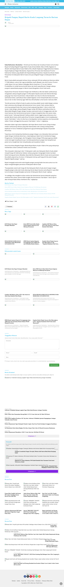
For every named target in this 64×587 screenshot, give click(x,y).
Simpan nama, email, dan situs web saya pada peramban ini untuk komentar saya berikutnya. (30, 361)
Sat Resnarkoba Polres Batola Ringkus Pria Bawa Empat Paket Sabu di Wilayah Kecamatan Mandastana (30, 428)
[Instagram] (33, 576)
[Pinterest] (31, 576)
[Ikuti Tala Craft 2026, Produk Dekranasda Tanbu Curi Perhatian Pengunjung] (50, 487)
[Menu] (6, 4)
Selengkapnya (31, 436)
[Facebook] (25, 576)
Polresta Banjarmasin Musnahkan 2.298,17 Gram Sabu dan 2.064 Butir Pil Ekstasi (24, 432)
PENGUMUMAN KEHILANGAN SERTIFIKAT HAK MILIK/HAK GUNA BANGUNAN (26, 191)
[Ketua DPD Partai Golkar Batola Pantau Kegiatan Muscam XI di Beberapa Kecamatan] (32, 218)
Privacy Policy (31, 580)
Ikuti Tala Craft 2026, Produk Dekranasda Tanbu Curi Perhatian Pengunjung (50, 495)
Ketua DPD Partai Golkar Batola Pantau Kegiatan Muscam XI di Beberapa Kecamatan (25, 187)
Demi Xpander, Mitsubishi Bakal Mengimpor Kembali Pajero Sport (50, 466)
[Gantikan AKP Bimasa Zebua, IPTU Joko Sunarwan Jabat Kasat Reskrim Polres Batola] (50, 218)
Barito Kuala (8, 14)
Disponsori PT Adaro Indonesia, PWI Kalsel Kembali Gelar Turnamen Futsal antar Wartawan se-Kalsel (34, 461)
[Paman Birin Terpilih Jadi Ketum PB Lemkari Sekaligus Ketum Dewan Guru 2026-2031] (13, 487)
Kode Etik (23, 580)
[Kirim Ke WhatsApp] (58, 206)
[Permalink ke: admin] (6, 23)
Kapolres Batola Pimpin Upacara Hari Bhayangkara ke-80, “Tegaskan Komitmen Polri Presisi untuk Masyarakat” (32, 197)
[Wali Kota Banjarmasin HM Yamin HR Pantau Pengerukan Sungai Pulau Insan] (13, 504)
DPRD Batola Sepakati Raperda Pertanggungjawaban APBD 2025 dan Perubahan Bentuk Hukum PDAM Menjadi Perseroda (30, 194)
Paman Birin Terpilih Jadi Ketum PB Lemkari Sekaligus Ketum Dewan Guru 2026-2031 (13, 495)
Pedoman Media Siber (47, 580)
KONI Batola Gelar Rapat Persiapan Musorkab (16, 185)
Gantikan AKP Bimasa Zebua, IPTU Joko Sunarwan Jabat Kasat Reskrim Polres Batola (26, 189)
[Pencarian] (58, 4)
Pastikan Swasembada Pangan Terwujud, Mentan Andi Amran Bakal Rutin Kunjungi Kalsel (35, 452)
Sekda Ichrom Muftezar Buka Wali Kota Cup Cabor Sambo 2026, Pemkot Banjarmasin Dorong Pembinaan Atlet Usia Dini (32, 495)
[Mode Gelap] (56, 4)
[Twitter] (28, 576)
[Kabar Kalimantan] (12, 4)
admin (9, 22)
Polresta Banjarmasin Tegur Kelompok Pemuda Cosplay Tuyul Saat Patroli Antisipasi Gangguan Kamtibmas (31, 424)
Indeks (18, 580)
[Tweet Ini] (49, 206)
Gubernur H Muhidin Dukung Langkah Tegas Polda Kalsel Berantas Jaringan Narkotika (26, 410)
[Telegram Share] (55, 206)
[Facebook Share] (45, 206)
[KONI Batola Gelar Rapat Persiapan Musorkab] (13, 218)
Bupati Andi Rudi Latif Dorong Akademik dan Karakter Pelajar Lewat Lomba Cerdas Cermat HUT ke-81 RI (50, 512)
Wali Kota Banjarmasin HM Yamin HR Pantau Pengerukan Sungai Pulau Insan (13, 512)
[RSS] (39, 576)
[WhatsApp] (36, 576)
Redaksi (14, 580)
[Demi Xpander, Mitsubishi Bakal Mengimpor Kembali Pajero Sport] (24, 465)
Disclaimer (38, 580)
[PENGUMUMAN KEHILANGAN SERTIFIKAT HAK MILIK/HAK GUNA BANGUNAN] (13, 235)
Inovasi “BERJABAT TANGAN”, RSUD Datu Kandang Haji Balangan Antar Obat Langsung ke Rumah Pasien (32, 512)
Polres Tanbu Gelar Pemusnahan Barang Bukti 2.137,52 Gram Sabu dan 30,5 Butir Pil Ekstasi (27, 414)
